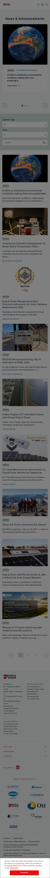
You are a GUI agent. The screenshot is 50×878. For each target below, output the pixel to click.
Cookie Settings (12, 866)
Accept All (24, 873)
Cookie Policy (20, 864)
